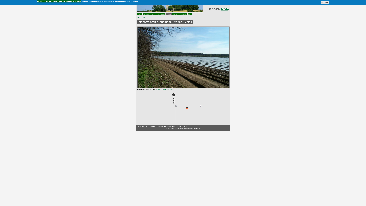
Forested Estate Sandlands (164, 89)
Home (140, 14)
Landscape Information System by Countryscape (188, 128)
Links (189, 14)
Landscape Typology (150, 14)
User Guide (161, 14)
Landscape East (142, 126)
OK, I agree (324, 2)
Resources (183, 14)
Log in (185, 126)
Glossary (175, 14)
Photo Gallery (171, 126)
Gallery (169, 14)
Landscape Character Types (157, 126)
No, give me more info (132, 1)
